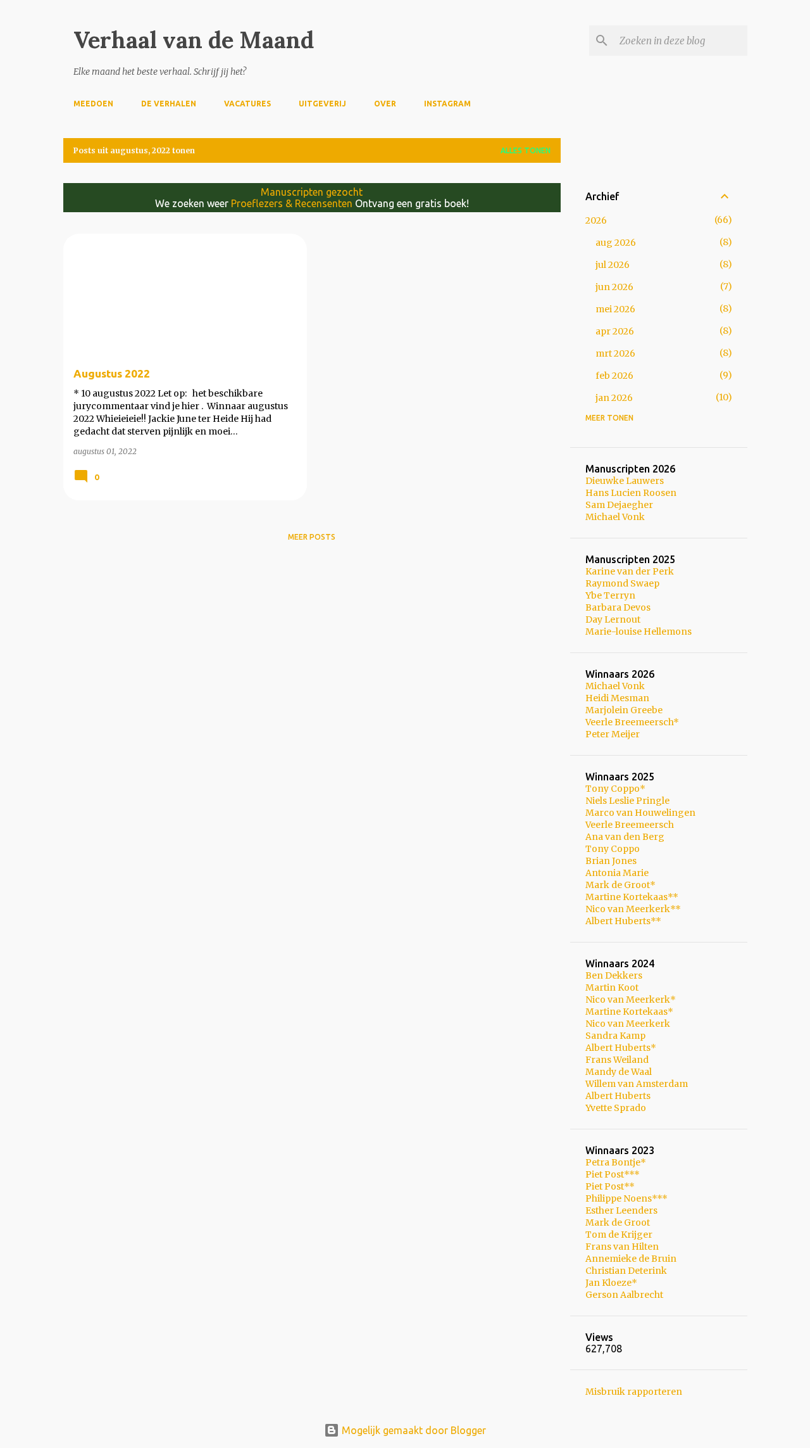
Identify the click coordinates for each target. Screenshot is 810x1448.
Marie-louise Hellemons (638, 631)
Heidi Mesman (617, 698)
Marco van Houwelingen (640, 812)
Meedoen (93, 103)
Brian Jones (611, 861)
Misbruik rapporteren (633, 1391)
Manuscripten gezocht (312, 192)
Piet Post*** (612, 1174)
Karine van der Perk (629, 571)
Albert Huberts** (623, 921)
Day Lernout (612, 619)
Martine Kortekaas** (631, 897)
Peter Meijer (612, 734)
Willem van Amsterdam (636, 1083)
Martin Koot (612, 987)
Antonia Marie (617, 873)
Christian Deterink (626, 1270)
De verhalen (168, 103)
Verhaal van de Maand (193, 39)
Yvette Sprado (615, 1108)
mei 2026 (615, 309)
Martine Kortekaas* (629, 1011)
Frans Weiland (617, 1059)
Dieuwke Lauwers (624, 480)
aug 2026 (615, 242)
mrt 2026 (615, 353)
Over (385, 103)
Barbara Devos (618, 607)
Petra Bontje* (615, 1162)
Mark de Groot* (620, 885)
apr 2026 (614, 331)
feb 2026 (614, 375)
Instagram (447, 103)
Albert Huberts (618, 1096)
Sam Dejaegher (619, 505)
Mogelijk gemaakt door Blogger (412, 1430)
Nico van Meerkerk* (630, 999)
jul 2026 (612, 264)
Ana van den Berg (624, 836)
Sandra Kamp (615, 1035)
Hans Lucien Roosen (630, 493)
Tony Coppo (612, 848)
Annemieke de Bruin (630, 1258)
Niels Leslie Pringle (627, 800)
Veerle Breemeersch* (632, 722)
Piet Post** (610, 1186)
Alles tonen (526, 150)
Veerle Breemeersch (629, 824)
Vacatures (247, 103)
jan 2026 (614, 397)
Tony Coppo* (615, 788)
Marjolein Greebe (624, 710)
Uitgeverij (322, 103)
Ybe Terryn (610, 595)
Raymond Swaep (622, 583)
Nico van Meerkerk (627, 1023)
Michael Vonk (615, 517)
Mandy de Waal (618, 1071)
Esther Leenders (621, 1210)
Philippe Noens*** (626, 1198)
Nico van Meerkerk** (633, 909)
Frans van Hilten (622, 1246)
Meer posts (311, 537)
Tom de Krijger (618, 1234)
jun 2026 (614, 287)
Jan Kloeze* (611, 1282)
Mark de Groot (617, 1222)
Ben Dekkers (613, 975)
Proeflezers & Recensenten (291, 203)
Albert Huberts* (620, 1047)
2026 (596, 220)
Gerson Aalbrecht (624, 1294)
